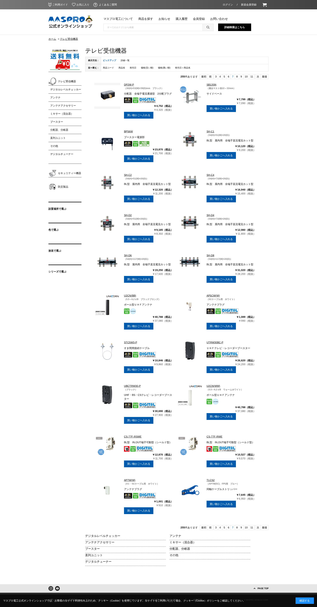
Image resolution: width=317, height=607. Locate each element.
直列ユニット (94, 555)
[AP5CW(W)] (190, 307)
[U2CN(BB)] (107, 307)
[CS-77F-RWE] (190, 448)
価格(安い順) (147, 67)
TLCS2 (211, 480)
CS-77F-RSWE (132, 436)
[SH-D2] (107, 226)
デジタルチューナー (98, 561)
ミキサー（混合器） (183, 542)
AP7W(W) (129, 480)
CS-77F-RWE (214, 436)
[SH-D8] (190, 267)
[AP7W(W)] (107, 491)
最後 (264, 76)
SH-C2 (128, 175)
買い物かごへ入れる (138, 115)
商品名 (122, 67)
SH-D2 (128, 215)
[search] (208, 27)
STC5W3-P (130, 342)
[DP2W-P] (107, 96)
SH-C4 (210, 175)
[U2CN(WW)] (190, 397)
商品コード (108, 67)
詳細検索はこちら (234, 27)
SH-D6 (128, 255)
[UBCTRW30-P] (107, 397)
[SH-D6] (107, 267)
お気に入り (82, 4)
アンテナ (175, 535)
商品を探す (145, 18)
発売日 (133, 67)
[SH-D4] (190, 226)
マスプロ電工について (118, 18)
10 (246, 76)
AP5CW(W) (213, 295)
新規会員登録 (248, 4)
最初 (203, 76)
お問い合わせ (219, 18)
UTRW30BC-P (215, 342)
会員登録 (199, 18)
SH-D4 (210, 215)
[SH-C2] (107, 186)
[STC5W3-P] (107, 354)
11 (251, 76)
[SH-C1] (190, 143)
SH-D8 (210, 255)
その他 (174, 555)
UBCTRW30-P (132, 385)
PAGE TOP (263, 588)
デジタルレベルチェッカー (102, 535)
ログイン (228, 4)
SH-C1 (210, 131)
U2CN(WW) (213, 385)
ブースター (92, 548)
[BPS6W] (107, 143)
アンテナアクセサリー (99, 542)
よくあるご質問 (108, 4)
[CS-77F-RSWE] (107, 448)
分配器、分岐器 (180, 548)
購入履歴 (181, 18)
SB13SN (211, 84)
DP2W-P (129, 84)
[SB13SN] (190, 96)
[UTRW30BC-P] (190, 354)
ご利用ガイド (60, 4)
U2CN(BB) (130, 295)
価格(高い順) (164, 67)
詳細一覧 (125, 60)
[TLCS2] (190, 491)
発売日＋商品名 (182, 67)
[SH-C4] (190, 186)
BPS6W (128, 131)
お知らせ (164, 18)
